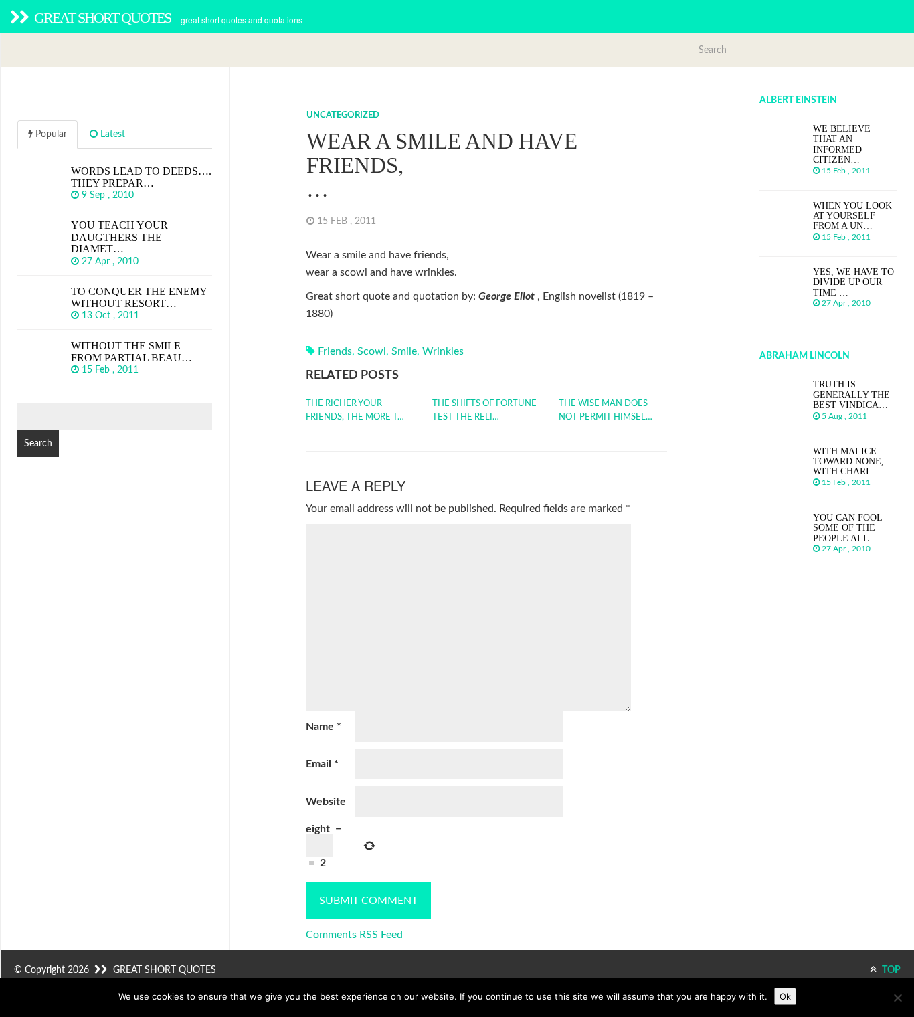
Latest (111, 134)
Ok (785, 996)
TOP (890, 970)
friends (335, 351)
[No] (897, 997)
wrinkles (443, 351)
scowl (371, 351)
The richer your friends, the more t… (355, 410)
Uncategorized (342, 115)
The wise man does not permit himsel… (605, 410)
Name (323, 726)
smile (404, 351)
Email (322, 764)
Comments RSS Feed (354, 934)
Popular (50, 134)
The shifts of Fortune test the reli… (484, 410)
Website (326, 801)
